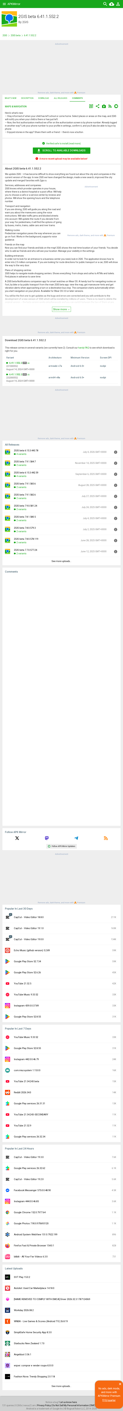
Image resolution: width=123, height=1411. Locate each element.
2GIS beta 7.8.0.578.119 (26, 538)
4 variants (21, 454)
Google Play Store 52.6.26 (27, 972)
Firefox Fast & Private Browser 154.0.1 (34, 1245)
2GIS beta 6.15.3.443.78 (26, 450)
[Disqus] (61, 700)
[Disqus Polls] (61, 616)
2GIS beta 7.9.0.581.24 (25, 505)
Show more (60, 309)
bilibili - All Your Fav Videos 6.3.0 (31, 1256)
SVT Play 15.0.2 (22, 1277)
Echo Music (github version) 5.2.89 (32, 950)
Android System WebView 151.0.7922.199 (35, 1234)
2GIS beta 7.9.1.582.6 (25, 494)
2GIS (25, 22)
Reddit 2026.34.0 (22, 1092)
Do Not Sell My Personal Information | (71, 1405)
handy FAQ (83, 347)
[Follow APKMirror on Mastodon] (47, 839)
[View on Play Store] (104, 106)
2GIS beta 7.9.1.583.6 (25, 483)
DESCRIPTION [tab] (27, 98)
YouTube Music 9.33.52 (26, 994)
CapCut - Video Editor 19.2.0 (29, 1179)
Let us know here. (68, 1402)
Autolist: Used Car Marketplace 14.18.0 (34, 1288)
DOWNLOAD (43, 98)
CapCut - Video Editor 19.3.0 (29, 1157)
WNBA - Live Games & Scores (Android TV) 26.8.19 (41, 1321)
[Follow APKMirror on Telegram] (76, 839)
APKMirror (14, 4)
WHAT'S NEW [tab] (10, 98)
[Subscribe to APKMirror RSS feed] (106, 839)
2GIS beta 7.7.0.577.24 (25, 550)
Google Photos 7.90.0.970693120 (31, 1223)
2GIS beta (15, 35)
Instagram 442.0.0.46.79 (26, 1059)
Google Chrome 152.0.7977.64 (29, 1212)
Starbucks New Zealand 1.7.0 (29, 1343)
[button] (91, 106)
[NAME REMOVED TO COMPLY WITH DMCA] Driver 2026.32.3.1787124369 (52, 1299)
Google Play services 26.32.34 (29, 1136)
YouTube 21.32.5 (22, 983)
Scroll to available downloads (64, 150)
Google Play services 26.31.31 (29, 1103)
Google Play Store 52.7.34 (27, 961)
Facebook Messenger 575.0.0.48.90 (32, 1190)
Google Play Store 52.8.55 (27, 1016)
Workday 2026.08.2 (24, 1310)
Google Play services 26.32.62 (29, 1168)
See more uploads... (61, 561)
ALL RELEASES (60, 98)
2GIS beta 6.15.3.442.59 (26, 472)
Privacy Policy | (44, 1405)
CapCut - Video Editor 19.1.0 (29, 928)
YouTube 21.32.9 (22, 1125)
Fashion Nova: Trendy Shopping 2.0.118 (34, 1376)
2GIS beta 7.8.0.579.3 (25, 527)
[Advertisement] (61, 68)
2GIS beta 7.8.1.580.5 (25, 516)
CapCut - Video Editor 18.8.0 (29, 917)
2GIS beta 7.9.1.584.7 (25, 461)
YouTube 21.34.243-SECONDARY (31, 1114)
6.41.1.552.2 (16, 363)
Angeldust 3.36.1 (22, 1354)
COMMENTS (77, 98)
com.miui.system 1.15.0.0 (27, 1070)
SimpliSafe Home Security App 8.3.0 (33, 1332)
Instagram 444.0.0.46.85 (26, 1201)
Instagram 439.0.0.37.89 (26, 1005)
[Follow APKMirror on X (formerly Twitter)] (17, 839)
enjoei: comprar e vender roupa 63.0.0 (33, 1365)
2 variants (21, 465)
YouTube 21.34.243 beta (26, 1081)
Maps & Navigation (16, 106)
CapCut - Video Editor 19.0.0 (29, 939)
